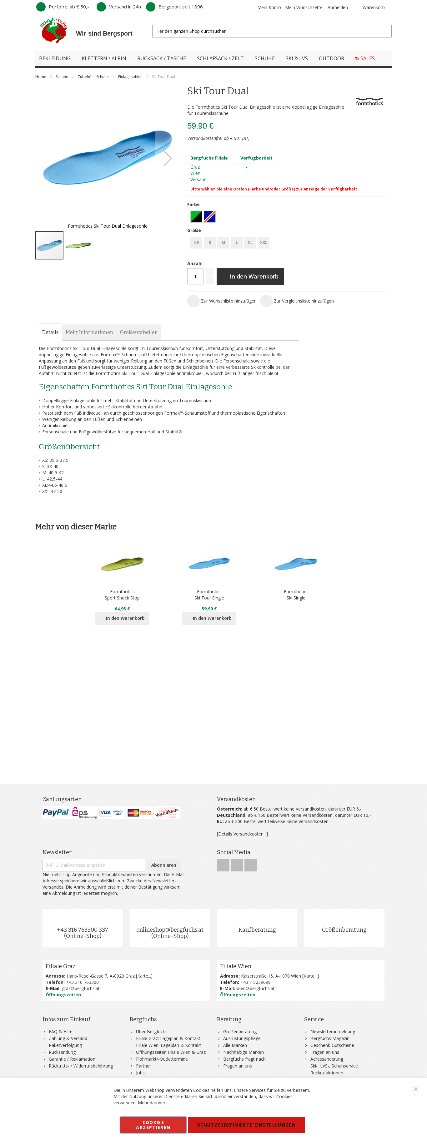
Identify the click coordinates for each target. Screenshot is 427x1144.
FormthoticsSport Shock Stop (122, 595)
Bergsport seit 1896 (180, 6)
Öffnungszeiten (63, 995)
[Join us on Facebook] (224, 863)
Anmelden (338, 7)
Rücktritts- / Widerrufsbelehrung (81, 1066)
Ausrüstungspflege (242, 1038)
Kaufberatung (257, 929)
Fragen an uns (237, 1066)
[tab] (50, 332)
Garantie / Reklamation (72, 1059)
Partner (143, 1066)
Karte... (144, 976)
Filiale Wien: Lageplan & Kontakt (168, 1045)
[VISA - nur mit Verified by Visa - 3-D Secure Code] (111, 812)
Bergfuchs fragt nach (244, 1059)
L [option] (237, 242)
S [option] (210, 242)
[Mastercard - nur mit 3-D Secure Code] (139, 812)
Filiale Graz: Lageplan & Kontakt (168, 1038)
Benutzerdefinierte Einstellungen (246, 1125)
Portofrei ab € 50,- (69, 6)
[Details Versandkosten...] (242, 834)
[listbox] (287, 217)
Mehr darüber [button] (151, 1103)
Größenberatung (344, 929)
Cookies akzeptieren (153, 1124)
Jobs (140, 1073)
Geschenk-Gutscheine (332, 1045)
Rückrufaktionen (326, 1073)
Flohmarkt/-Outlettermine (162, 1059)
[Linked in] (250, 863)
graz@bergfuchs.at (81, 988)
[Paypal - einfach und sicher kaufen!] (56, 812)
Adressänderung (326, 1059)
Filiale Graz (60, 966)
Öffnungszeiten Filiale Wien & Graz (171, 1052)
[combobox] (272, 31)
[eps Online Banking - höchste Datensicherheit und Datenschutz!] (83, 812)
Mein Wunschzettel (304, 7)
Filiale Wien (235, 966)
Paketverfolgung (65, 1045)
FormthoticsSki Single (296, 595)
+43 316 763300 (82, 982)
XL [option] (250, 242)
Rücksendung (62, 1052)
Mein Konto (269, 7)
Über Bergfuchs (152, 1031)
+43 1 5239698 (255, 982)
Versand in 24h (125, 6)
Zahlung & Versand (68, 1038)
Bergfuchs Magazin (329, 1038)
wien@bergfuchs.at (255, 988)
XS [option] (196, 242)
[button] (167, 158)
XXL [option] (263, 242)
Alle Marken (235, 1045)
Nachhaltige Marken (243, 1052)
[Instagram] (237, 863)
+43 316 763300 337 (82, 929)
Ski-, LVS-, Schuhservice (334, 1066)
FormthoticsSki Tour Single (209, 595)
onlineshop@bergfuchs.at (169, 929)
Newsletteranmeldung (332, 1031)
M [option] (223, 242)
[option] (196, 217)
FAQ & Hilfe (61, 1031)
